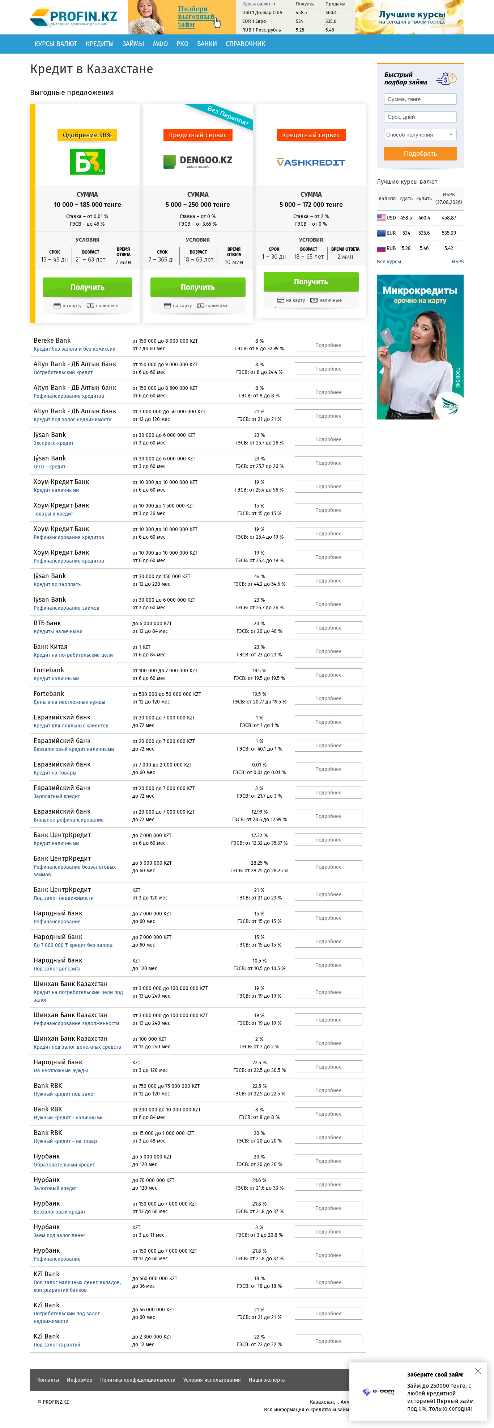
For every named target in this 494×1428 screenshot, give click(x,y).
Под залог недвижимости (64, 898)
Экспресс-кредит (53, 443)
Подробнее (328, 345)
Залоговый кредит (55, 1188)
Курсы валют (55, 44)
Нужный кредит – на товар (65, 1141)
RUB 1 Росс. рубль (261, 30)
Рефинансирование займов (66, 608)
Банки (207, 44)
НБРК (458, 262)
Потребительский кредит (63, 372)
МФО (160, 44)
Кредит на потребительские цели (73, 655)
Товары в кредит (53, 514)
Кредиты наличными (58, 632)
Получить (88, 287)
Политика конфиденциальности (137, 1380)
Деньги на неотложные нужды (69, 702)
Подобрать (420, 153)
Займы (133, 44)
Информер (79, 1380)
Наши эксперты (267, 1380)
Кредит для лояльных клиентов (71, 726)
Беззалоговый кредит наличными (74, 749)
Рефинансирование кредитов (69, 396)
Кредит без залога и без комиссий (74, 349)
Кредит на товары (55, 773)
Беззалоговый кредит (59, 1212)
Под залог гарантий (57, 1345)
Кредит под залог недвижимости (72, 420)
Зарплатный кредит (57, 796)
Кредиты (100, 44)
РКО (182, 44)
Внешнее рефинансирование (69, 820)
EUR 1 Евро (254, 21)
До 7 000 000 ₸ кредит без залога (73, 945)
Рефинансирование (57, 922)
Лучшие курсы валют (407, 181)
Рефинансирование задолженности (76, 1023)
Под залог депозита (57, 969)
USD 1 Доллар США (262, 12)
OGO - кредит (49, 467)
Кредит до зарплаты (58, 584)
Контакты (48, 1380)
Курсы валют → (259, 4)
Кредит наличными (56, 490)
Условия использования (212, 1380)
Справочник (245, 44)
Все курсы (389, 262)
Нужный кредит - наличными (68, 1118)
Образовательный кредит (64, 1165)
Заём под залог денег (59, 1235)
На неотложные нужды (61, 1071)
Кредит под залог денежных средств (77, 1047)
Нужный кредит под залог (64, 1094)
